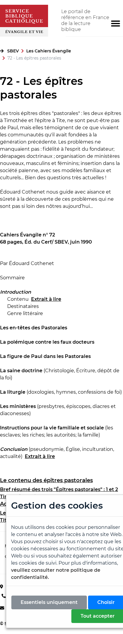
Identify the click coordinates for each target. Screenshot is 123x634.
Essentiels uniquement (49, 602)
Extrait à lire (40, 456)
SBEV (13, 51)
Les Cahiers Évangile (48, 51)
